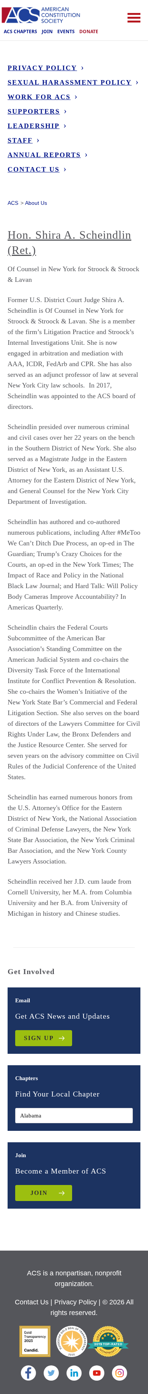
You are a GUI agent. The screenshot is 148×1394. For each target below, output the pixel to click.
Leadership (34, 126)
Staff (20, 140)
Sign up (39, 1038)
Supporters (34, 111)
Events (66, 31)
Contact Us (34, 169)
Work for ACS (39, 97)
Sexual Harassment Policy (70, 82)
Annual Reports (44, 155)
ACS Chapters (20, 31)
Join (47, 31)
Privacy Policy (42, 68)
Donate (88, 31)
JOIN (39, 1193)
